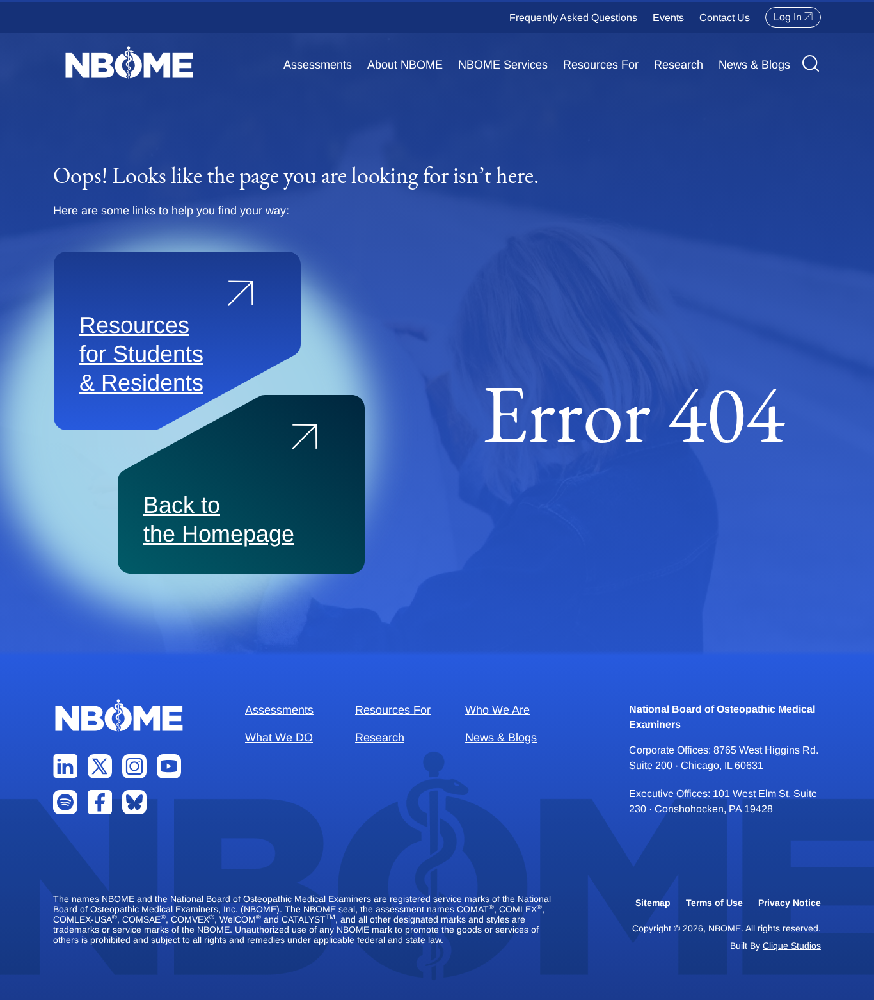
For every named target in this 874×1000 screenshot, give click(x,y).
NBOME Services (503, 64)
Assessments (317, 64)
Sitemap (653, 903)
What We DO (279, 737)
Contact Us (724, 17)
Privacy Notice (789, 903)
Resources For (601, 64)
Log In (788, 17)
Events (668, 17)
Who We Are (497, 710)
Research (678, 64)
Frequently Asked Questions (573, 17)
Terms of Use (714, 903)
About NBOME (405, 64)
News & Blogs (754, 64)
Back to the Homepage (218, 519)
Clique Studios (792, 945)
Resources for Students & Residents (141, 354)
